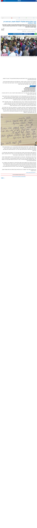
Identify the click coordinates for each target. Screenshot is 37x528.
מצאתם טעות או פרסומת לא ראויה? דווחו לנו (18, 176)
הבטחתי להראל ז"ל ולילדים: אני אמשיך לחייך (27, 91)
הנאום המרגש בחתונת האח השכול (29, 87)
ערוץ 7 (35, 28)
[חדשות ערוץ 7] (18, 0)
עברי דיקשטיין (23, 31)
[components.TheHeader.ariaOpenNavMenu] (31, 0)
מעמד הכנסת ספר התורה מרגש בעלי (28, 89)
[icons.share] (1, 0)
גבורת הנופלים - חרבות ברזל (31, 31)
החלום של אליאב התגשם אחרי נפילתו (28, 88)
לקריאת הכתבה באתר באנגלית (29, 172)
